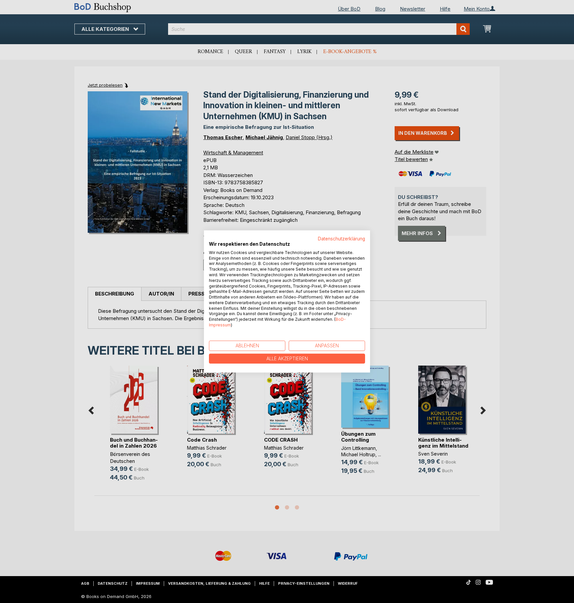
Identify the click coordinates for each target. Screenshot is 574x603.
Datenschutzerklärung (341, 238)
